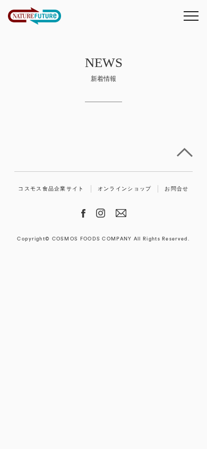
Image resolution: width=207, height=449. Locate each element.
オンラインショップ (125, 189)
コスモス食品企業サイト (51, 189)
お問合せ (176, 189)
